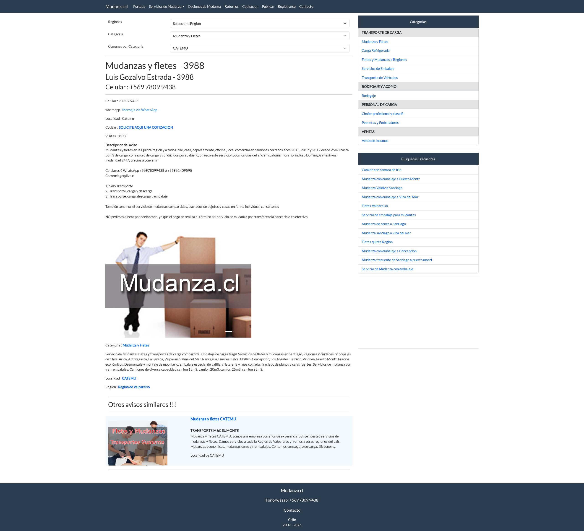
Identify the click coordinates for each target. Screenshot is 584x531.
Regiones (115, 22)
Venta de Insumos (375, 140)
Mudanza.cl (116, 6)
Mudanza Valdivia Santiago (382, 188)
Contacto (306, 6)
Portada (139, 6)
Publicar (268, 6)
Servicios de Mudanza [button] (165, 6)
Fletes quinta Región (377, 242)
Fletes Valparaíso (375, 206)
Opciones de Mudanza (204, 6)
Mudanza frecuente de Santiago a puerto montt (397, 260)
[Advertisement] (418, 313)
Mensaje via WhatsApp (139, 110)
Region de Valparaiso (134, 387)
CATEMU (129, 378)
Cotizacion (250, 6)
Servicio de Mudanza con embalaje (387, 269)
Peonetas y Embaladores (380, 122)
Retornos (232, 6)
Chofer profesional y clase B (383, 114)
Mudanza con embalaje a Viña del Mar (390, 197)
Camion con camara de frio (381, 170)
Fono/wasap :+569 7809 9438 (292, 499)
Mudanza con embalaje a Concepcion (389, 251)
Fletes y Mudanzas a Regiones (384, 59)
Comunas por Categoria (125, 46)
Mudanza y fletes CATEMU (213, 418)
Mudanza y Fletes (136, 345)
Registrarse (287, 6)
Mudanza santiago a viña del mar (386, 233)
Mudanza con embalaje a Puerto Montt (391, 179)
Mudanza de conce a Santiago (384, 224)
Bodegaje (369, 96)
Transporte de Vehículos (380, 77)
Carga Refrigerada (376, 50)
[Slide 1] (228, 331)
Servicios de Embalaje (378, 68)
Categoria (115, 34)
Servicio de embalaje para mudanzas (389, 215)
